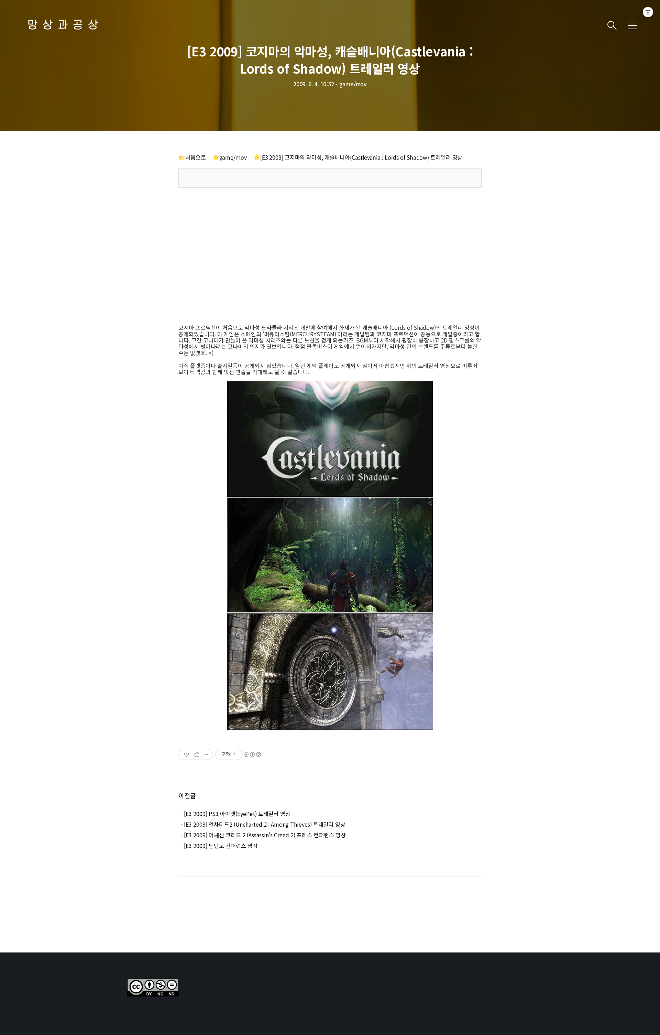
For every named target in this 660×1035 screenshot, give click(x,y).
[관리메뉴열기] (648, 12)
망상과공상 (65, 25)
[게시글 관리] (205, 754)
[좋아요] (187, 754)
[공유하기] (196, 754)
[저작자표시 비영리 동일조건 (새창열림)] (252, 754)
